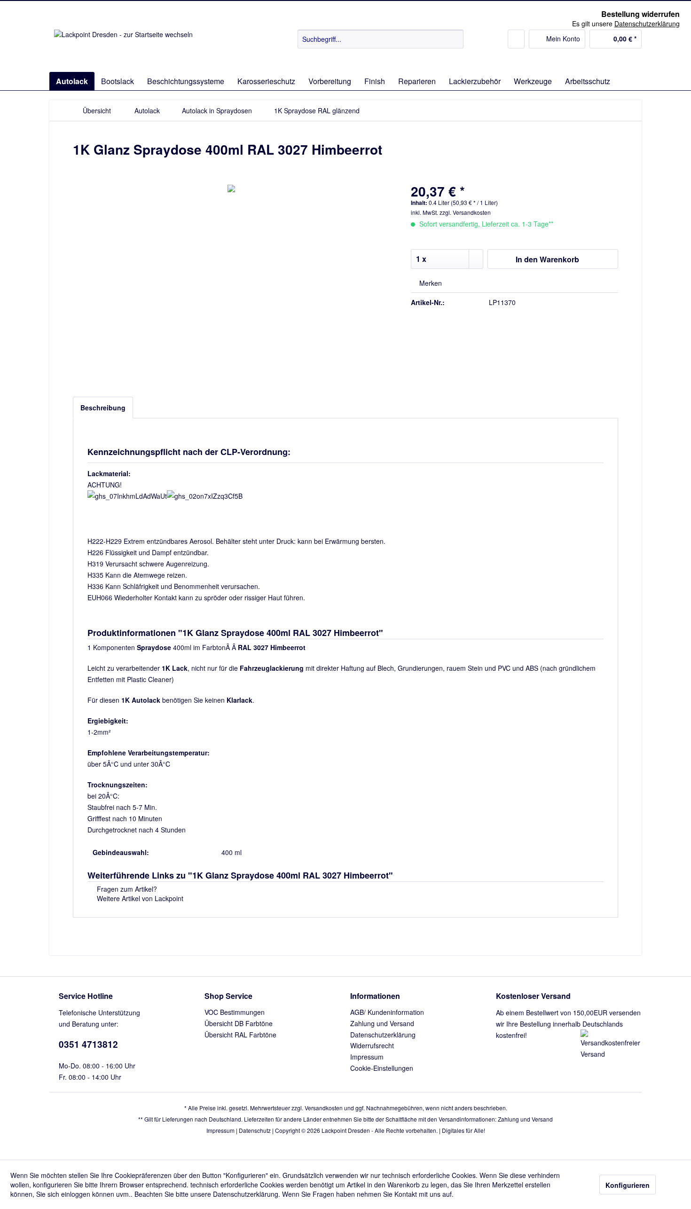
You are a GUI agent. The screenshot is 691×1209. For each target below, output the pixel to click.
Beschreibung (103, 407)
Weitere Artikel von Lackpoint (139, 898)
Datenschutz (255, 1130)
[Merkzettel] (516, 39)
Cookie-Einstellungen (381, 1068)
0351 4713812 (88, 1044)
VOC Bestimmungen (234, 1012)
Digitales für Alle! (463, 1130)
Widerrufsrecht (372, 1045)
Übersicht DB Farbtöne (238, 1023)
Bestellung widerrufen (640, 14)
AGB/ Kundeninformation (387, 1012)
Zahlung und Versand (382, 1023)
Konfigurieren (627, 1185)
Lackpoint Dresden (346, 1130)
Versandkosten (324, 1108)
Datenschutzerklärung (383, 1034)
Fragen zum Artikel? (126, 889)
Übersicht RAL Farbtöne (240, 1034)
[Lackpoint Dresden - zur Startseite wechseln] (123, 48)
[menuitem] (380, 39)
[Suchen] (454, 39)
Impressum (367, 1056)
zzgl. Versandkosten (465, 212)
